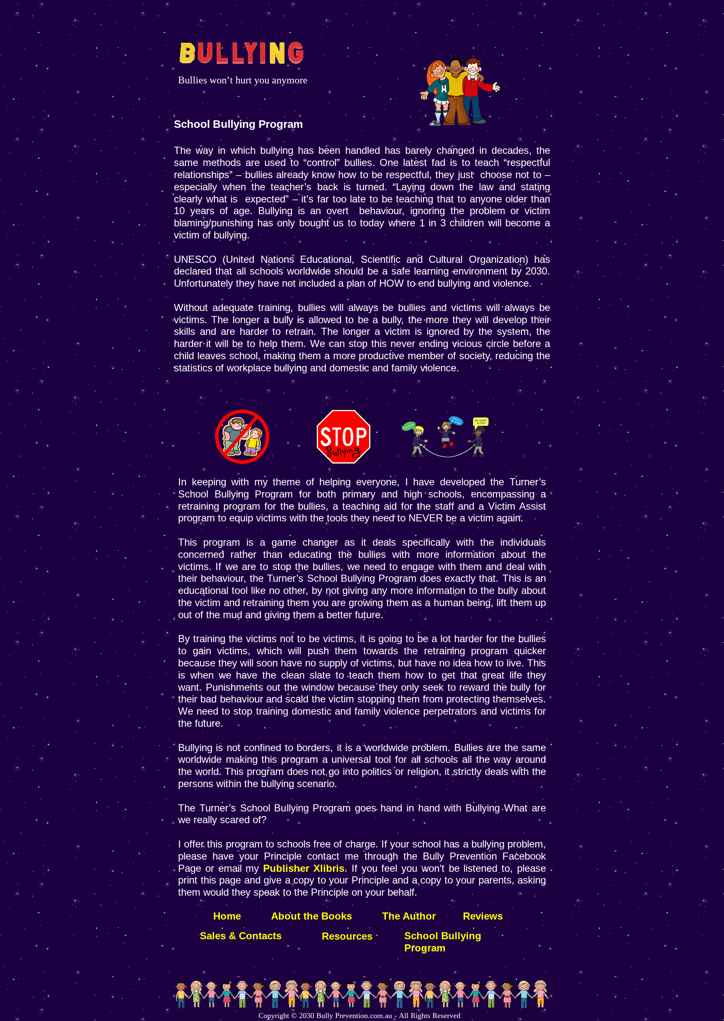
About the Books (310, 916)
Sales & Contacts (241, 935)
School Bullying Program (442, 942)
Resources (347, 936)
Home (227, 916)
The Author (409, 916)
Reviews (483, 916)
